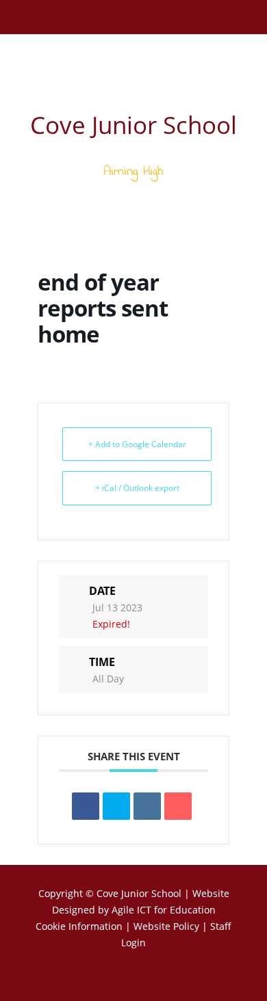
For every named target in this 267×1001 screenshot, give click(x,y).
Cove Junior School (139, 893)
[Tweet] (116, 806)
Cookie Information (79, 926)
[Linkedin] (147, 806)
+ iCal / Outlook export (137, 488)
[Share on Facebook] (85, 806)
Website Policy (166, 926)
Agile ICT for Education (164, 909)
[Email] (178, 806)
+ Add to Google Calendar (137, 444)
